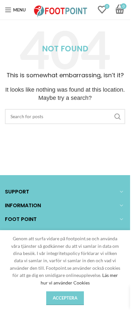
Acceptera (65, 298)
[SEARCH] (117, 116)
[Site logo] (60, 9)
